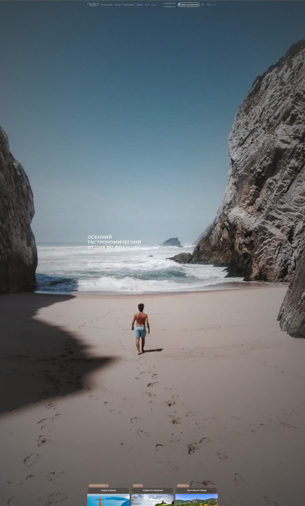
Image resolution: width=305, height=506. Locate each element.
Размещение (128, 5)
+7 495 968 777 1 (169, 3)
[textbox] (108, 490)
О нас (153, 5)
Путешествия (106, 5)
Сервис (139, 5)
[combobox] (108, 490)
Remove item (107, 485)
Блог (147, 5)
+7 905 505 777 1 (169, 7)
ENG (209, 5)
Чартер (117, 5)
